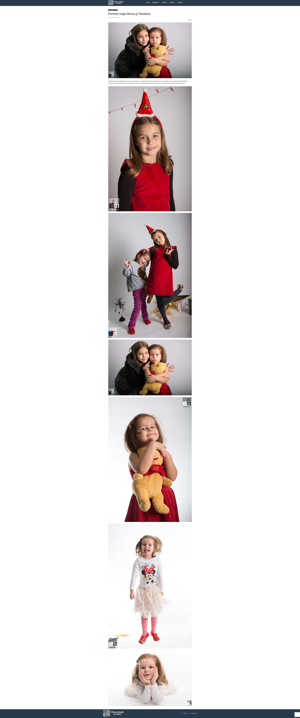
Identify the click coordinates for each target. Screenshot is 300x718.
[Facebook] (181, 713)
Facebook (185, 713)
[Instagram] (190, 713)
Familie (110, 10)
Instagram (194, 713)
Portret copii (115, 10)
